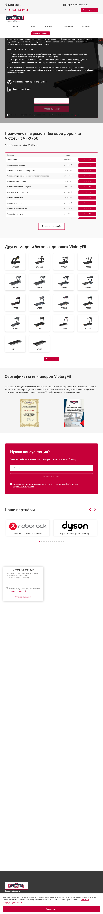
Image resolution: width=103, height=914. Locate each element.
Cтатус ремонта (90, 10)
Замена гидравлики (15, 198)
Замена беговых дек (15, 214)
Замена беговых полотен (17, 208)
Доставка (68, 26)
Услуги (15, 26)
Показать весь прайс (51, 226)
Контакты (86, 26)
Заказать (87, 159)
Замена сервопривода (16, 165)
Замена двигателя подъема (18, 192)
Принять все (52, 909)
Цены (33, 26)
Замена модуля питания (16, 181)
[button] (90, 509)
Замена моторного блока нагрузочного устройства (28, 176)
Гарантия (48, 26)
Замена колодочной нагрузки (19, 187)
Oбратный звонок (40, 33)
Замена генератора (15, 203)
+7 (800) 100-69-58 (18, 10)
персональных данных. (72, 115)
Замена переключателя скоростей (21, 171)
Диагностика (12, 160)
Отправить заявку (51, 109)
